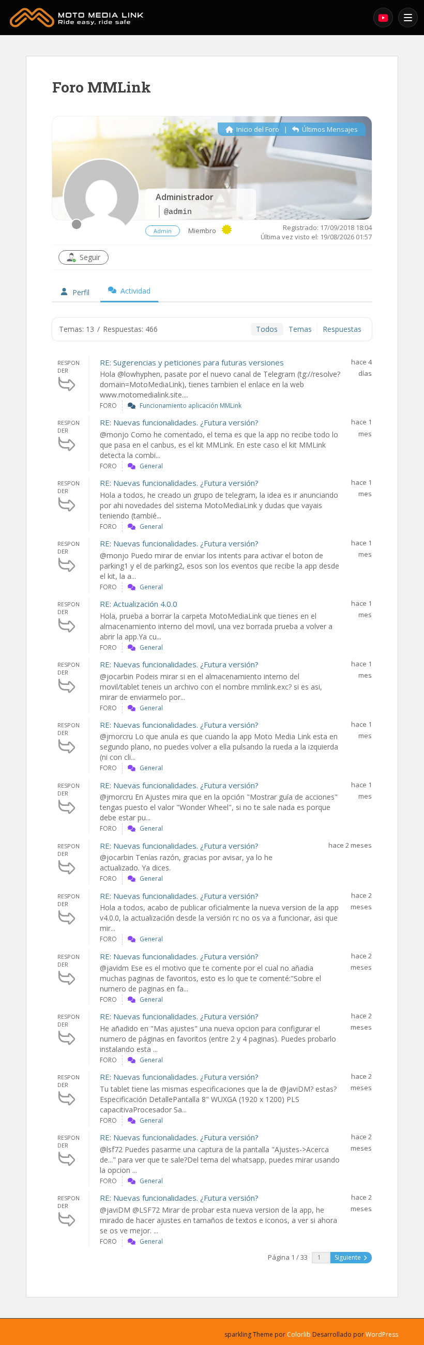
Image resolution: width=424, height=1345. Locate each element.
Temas (300, 329)
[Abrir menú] (408, 17)
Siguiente (348, 1257)
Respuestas (342, 329)
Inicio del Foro (257, 129)
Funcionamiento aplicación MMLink (190, 405)
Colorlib (299, 1334)
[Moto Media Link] (187, 17)
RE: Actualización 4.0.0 (138, 604)
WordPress (382, 1334)
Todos (267, 329)
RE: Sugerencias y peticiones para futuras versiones (192, 362)
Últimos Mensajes (329, 129)
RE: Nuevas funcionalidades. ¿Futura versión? (179, 422)
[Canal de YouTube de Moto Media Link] (383, 17)
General (151, 466)
